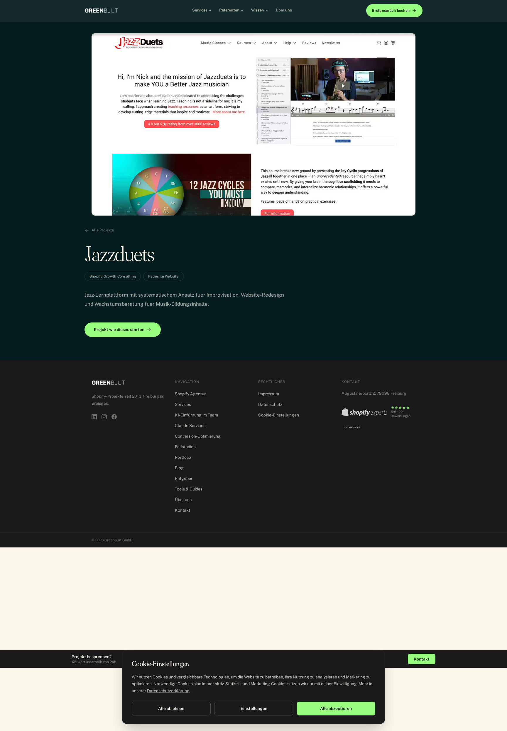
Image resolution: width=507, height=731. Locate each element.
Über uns (284, 10)
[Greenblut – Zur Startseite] (101, 10)
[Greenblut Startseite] (108, 382)
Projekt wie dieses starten (119, 329)
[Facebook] (114, 416)
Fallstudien (185, 446)
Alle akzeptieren (336, 708)
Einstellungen (254, 708)
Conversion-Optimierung (198, 436)
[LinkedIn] (94, 416)
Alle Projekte (103, 230)
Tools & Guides (188, 489)
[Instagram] (104, 416)
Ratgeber (183, 478)
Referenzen (229, 10)
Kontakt (182, 510)
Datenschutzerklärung (168, 690)
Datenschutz (270, 404)
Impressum (268, 393)
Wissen (257, 10)
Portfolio (183, 457)
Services (199, 10)
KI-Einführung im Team (196, 415)
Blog (179, 468)
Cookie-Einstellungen (278, 415)
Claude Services (190, 425)
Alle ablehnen (171, 708)
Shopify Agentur (190, 393)
